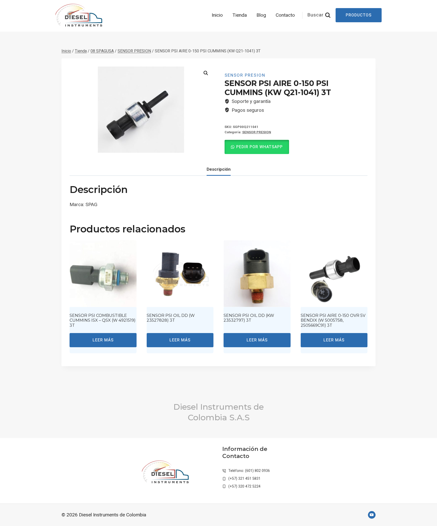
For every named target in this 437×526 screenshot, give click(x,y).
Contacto (285, 15)
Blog (261, 15)
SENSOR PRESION (245, 75)
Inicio (217, 15)
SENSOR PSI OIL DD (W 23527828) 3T (171, 318)
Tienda (239, 15)
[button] (205, 73)
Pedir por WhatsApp (259, 147)
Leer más (103, 340)
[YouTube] (372, 515)
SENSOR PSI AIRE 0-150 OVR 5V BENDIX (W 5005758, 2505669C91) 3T (333, 320)
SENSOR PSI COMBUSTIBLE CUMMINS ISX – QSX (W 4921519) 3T (103, 320)
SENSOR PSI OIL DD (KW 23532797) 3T (249, 318)
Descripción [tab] (219, 169)
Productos (359, 15)
